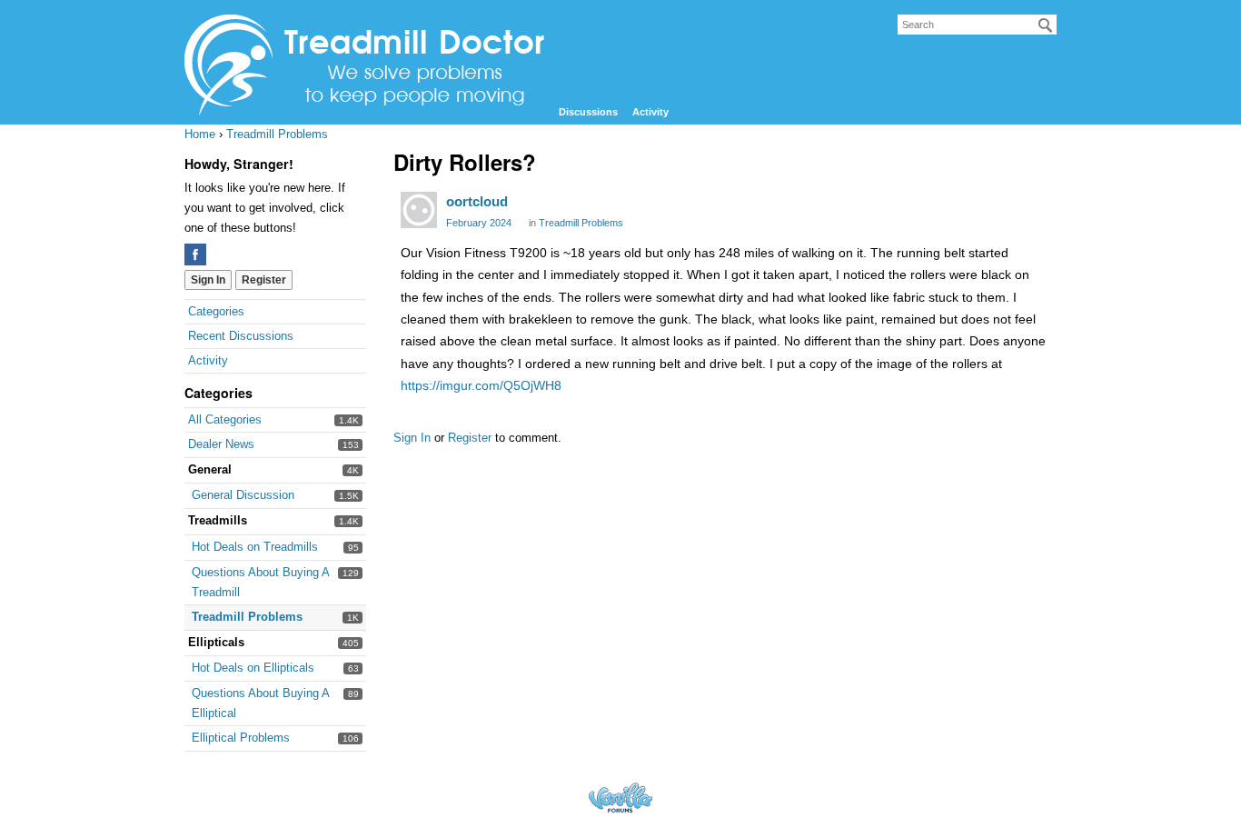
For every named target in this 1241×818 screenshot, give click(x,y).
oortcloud (477, 201)
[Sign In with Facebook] (195, 254)
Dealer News (221, 444)
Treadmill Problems (247, 616)
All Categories (225, 419)
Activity (650, 111)
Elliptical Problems (241, 737)
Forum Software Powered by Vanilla (620, 798)
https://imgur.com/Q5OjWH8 (481, 385)
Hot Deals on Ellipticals (253, 667)
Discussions (588, 111)
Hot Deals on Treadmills (255, 547)
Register (264, 280)
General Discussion (243, 495)
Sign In (208, 280)
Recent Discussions (240, 336)
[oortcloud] (419, 210)
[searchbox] (977, 25)
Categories (216, 311)
